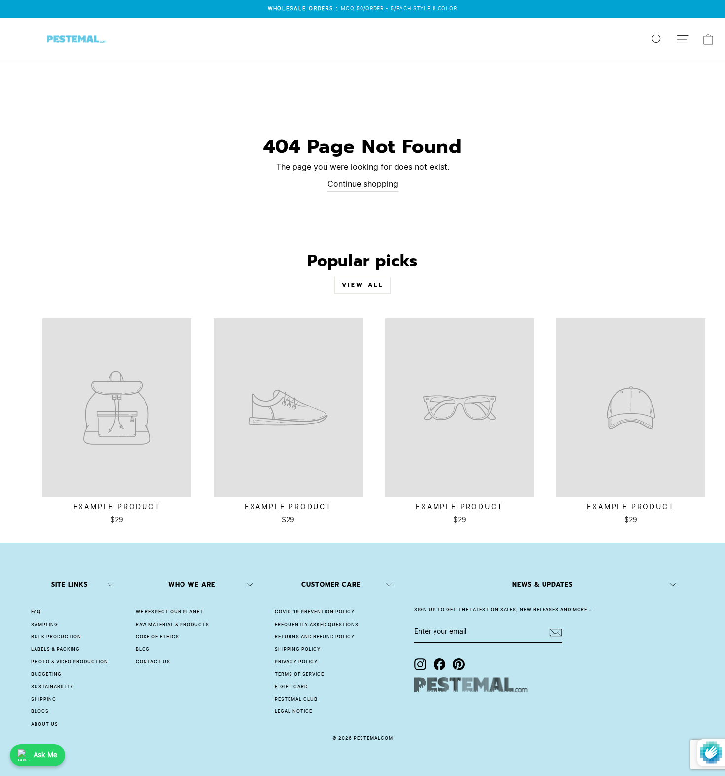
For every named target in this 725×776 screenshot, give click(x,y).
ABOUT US (44, 724)
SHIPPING (43, 699)
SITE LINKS (69, 584)
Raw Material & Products (172, 625)
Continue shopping (362, 184)
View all (363, 285)
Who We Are (191, 584)
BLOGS (40, 711)
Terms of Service (299, 674)
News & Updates (542, 584)
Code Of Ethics (157, 637)
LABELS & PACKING (55, 649)
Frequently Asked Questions (317, 625)
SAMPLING (44, 625)
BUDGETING (46, 674)
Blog (143, 649)
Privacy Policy (296, 662)
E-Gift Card (291, 687)
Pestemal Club (296, 699)
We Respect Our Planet (169, 612)
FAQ (36, 612)
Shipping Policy (298, 649)
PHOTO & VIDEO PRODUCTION (69, 662)
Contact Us (153, 662)
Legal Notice (293, 711)
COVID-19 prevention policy (315, 612)
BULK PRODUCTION (56, 637)
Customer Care (331, 584)
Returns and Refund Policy (315, 637)
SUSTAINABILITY (52, 687)
